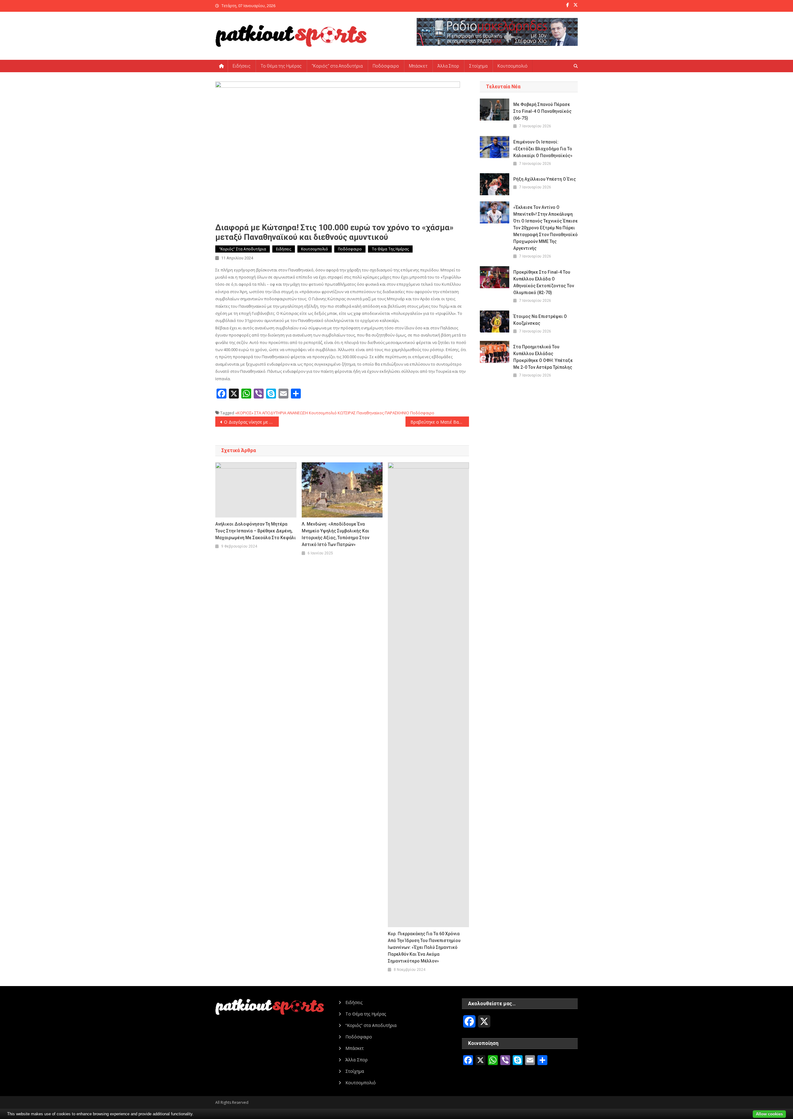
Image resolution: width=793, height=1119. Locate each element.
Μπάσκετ (418, 66)
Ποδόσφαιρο (386, 66)
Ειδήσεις (242, 66)
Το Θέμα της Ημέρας (281, 66)
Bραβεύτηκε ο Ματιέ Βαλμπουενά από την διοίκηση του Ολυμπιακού (439, 422)
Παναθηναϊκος (370, 413)
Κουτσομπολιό (512, 66)
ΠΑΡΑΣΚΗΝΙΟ (397, 413)
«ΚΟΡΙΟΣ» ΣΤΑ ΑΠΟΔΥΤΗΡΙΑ (260, 413)
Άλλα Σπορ (448, 66)
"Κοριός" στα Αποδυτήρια (242, 249)
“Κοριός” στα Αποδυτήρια (337, 66)
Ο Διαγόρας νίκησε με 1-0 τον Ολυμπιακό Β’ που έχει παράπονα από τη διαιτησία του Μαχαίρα (251, 422)
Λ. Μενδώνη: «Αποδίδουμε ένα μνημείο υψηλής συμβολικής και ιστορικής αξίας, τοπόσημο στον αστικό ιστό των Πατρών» (335, 534)
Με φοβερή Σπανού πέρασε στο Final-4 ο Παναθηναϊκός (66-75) (542, 111)
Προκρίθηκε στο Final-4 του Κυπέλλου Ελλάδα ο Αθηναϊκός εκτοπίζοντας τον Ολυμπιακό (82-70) (543, 282)
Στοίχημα (478, 66)
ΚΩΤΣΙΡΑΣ (347, 413)
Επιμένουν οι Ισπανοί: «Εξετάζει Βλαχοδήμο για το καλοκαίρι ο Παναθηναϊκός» (542, 148)
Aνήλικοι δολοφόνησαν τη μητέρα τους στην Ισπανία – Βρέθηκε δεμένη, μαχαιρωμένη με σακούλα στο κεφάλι (255, 531)
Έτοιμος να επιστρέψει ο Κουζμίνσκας (540, 320)
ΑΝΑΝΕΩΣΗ (297, 413)
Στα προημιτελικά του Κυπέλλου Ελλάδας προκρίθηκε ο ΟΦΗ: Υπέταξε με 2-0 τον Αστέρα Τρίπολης (543, 357)
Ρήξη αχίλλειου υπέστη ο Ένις (544, 179)
